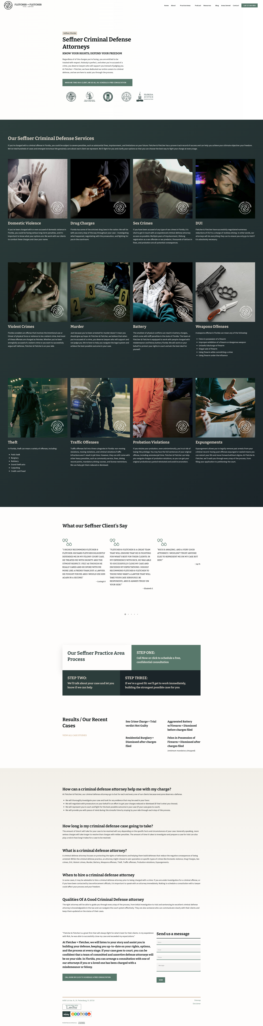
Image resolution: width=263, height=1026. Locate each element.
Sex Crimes (143, 223)
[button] (97, 82)
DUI (199, 223)
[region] (108, 97)
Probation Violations (151, 442)
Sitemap (197, 1000)
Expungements (209, 442)
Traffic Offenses (84, 442)
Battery (139, 326)
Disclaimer (197, 1003)
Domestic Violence (24, 223)
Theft (12, 442)
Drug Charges (82, 223)
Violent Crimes (21, 326)
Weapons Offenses (212, 326)
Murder (77, 326)
